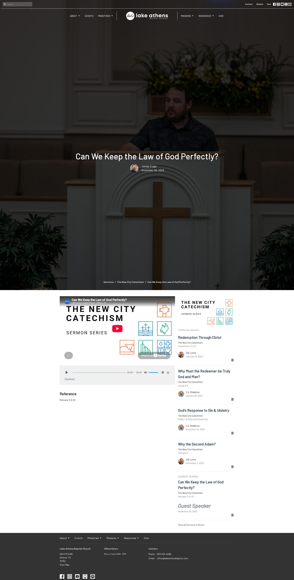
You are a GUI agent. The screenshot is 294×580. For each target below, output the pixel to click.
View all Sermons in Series (191, 524)
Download (69, 379)
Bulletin (259, 4)
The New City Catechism (130, 281)
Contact (249, 4)
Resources (204, 16)
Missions (186, 16)
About (73, 16)
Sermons (108, 281)
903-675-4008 (164, 554)
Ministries (104, 16)
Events (89, 16)
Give (269, 4)
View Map (64, 564)
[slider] (98, 372)
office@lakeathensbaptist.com (172, 558)
